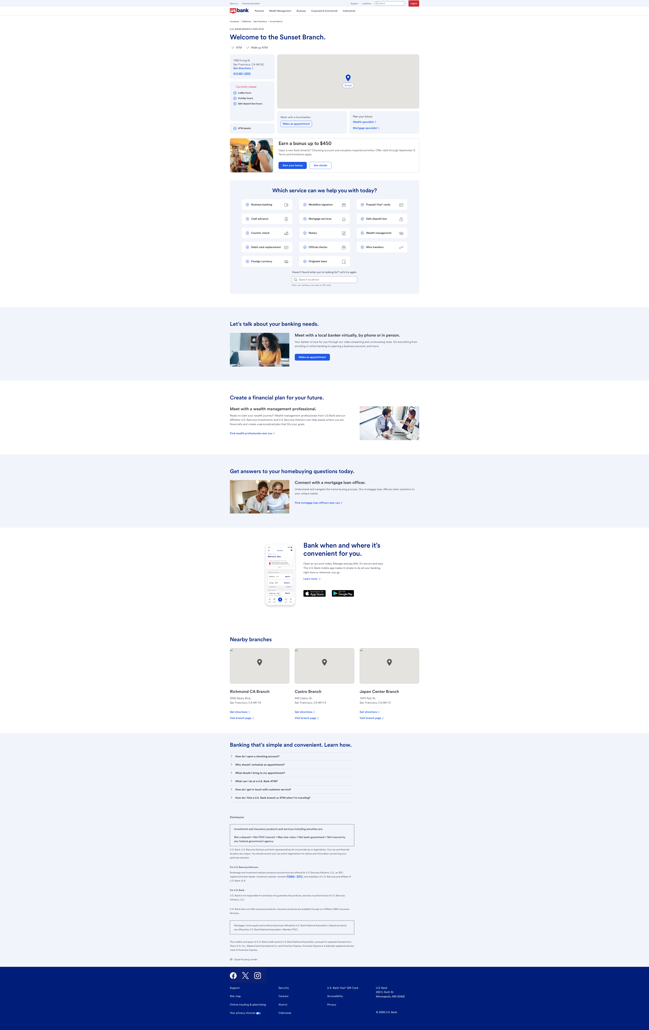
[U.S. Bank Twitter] (245, 975)
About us (234, 3)
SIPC (300, 876)
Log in (414, 3)
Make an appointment (296, 123)
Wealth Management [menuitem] (280, 10)
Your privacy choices (242, 1012)
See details (320, 165)
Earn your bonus (293, 165)
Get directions (242, 68)
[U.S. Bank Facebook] (233, 975)
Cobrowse (285, 1012)
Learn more (310, 578)
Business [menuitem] (301, 10)
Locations (366, 3)
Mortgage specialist (365, 128)
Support (354, 3)
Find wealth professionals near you (251, 433)
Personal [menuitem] (259, 10)
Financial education (251, 3)
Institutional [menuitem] (349, 10)
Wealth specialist (363, 122)
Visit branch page (240, 718)
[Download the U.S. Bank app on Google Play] (343, 593)
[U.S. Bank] (240, 11)
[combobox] (389, 3)
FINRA (291, 876)
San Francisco (260, 21)
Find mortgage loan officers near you (317, 502)
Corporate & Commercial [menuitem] (324, 10)
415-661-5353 (241, 73)
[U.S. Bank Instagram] (257, 975)
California (246, 21)
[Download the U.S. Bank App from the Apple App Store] (314, 593)
